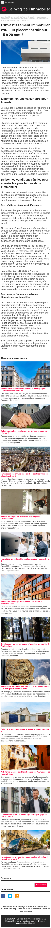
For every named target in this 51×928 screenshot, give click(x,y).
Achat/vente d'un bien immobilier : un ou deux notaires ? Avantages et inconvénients (25, 688)
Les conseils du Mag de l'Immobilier (23, 17)
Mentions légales (30, 921)
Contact (31, 923)
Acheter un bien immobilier (18, 19)
